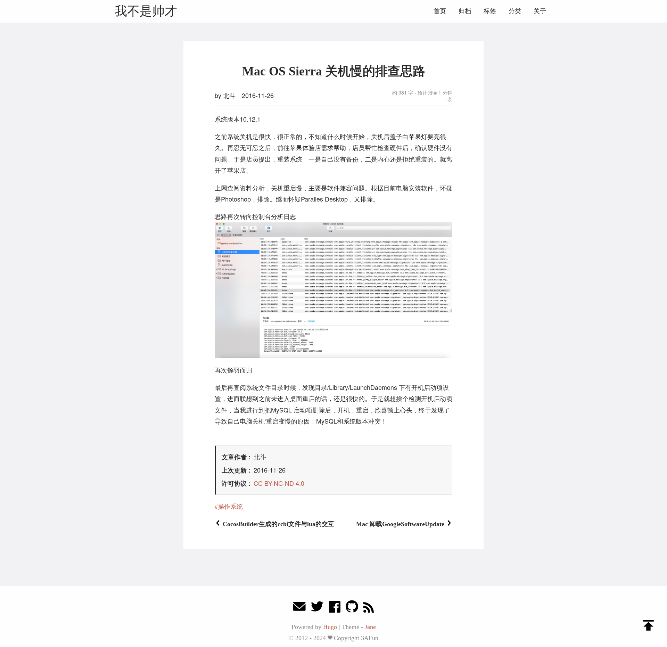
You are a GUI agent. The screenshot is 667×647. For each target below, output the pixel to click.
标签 (490, 11)
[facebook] (334, 608)
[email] (299, 608)
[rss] (368, 608)
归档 (465, 11)
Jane (370, 626)
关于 (540, 11)
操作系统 (230, 506)
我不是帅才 (146, 11)
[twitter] (317, 608)
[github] (352, 608)
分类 (515, 11)
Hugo (330, 626)
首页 (440, 11)
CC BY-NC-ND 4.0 (279, 483)
